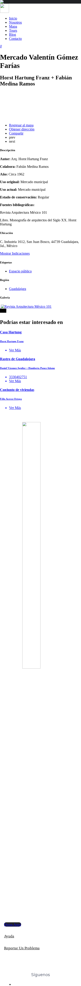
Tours (13, 30)
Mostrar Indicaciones (15, 253)
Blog (12, 34)
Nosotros (15, 22)
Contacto (15, 38)
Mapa (13, 26)
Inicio (13, 18)
